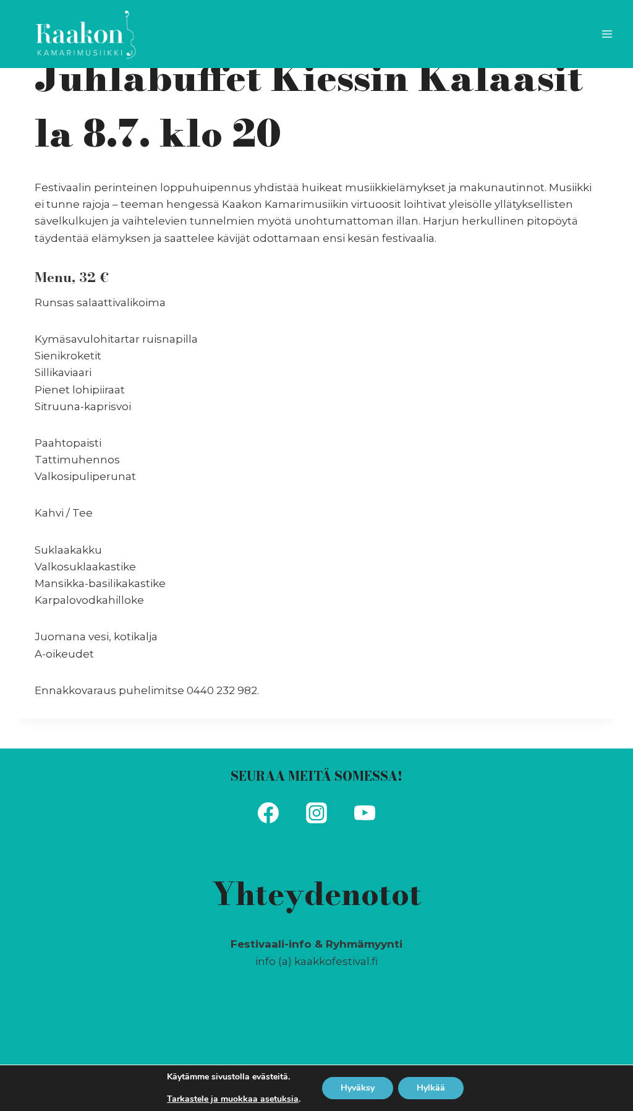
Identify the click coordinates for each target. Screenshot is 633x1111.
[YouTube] (365, 813)
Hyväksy (358, 1088)
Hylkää (431, 1088)
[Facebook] (268, 813)
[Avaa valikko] (606, 33)
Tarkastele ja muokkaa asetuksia (233, 1099)
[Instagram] (316, 813)
